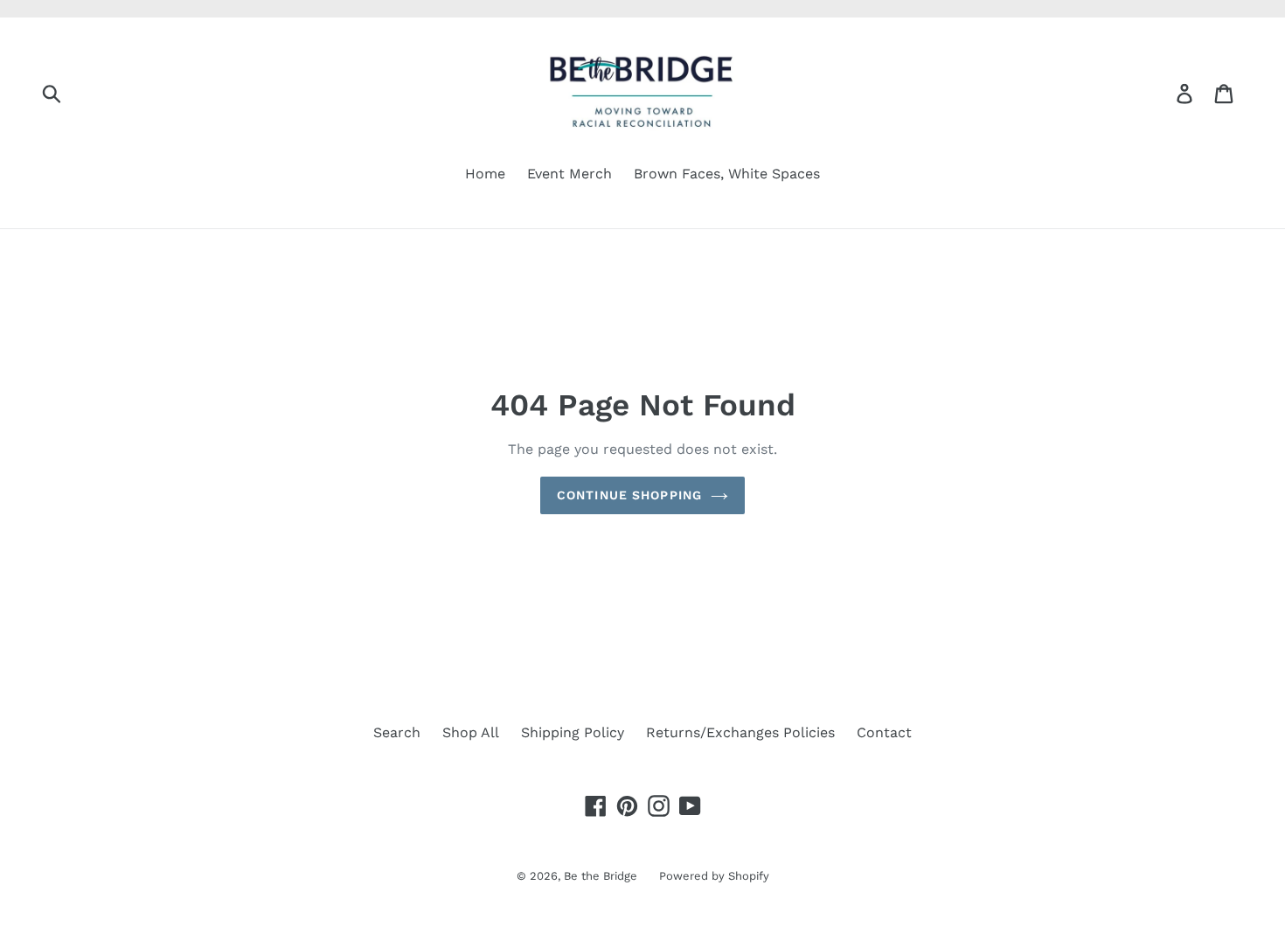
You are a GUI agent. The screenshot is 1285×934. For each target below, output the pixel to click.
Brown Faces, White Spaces (727, 173)
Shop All (470, 732)
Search (396, 732)
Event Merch (569, 173)
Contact (884, 732)
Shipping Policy (572, 732)
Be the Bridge (600, 875)
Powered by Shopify (714, 875)
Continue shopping (629, 495)
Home (485, 173)
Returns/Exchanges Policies (740, 732)
